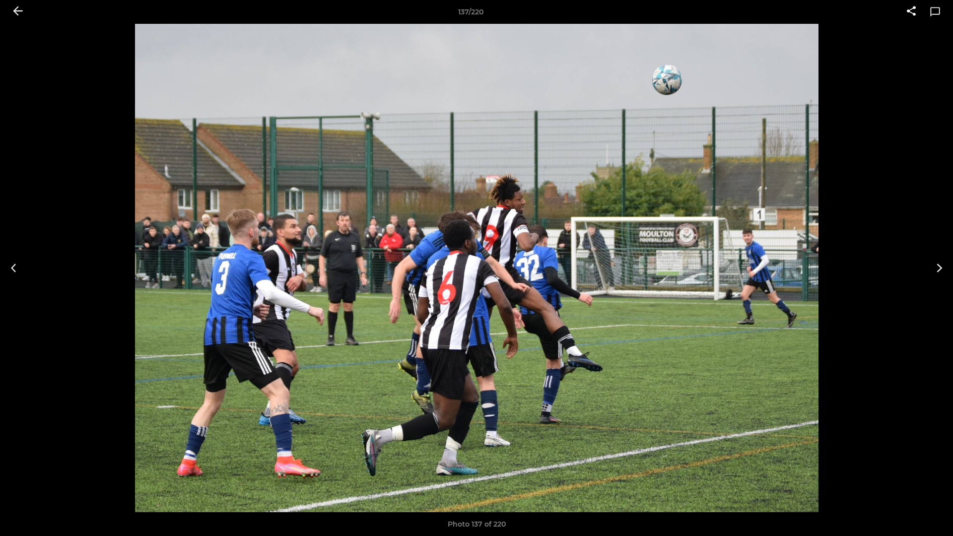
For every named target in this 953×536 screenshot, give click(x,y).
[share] (911, 12)
